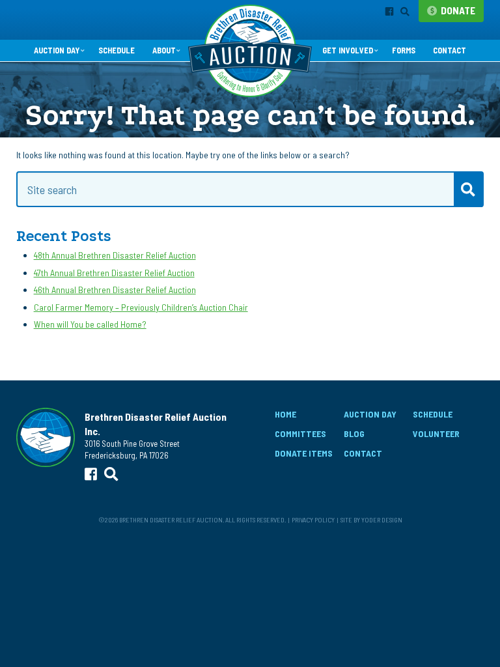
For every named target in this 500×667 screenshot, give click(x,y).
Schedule (116, 50)
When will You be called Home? (90, 324)
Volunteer (436, 433)
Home (285, 413)
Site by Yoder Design (371, 519)
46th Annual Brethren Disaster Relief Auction (115, 289)
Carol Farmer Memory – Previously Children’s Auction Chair (141, 307)
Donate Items (304, 453)
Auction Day (56, 50)
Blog (354, 433)
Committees (300, 433)
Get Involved (347, 50)
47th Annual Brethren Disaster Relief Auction (114, 272)
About (164, 50)
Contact (449, 50)
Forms (403, 50)
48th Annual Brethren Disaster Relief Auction (115, 255)
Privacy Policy (313, 519)
